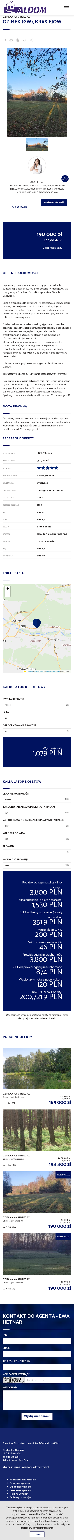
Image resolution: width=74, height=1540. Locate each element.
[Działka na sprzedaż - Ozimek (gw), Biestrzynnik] (37, 1078)
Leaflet (29, 671)
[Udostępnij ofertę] (31, 40)
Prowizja (9, 846)
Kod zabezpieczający (16, 1374)
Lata (6, 712)
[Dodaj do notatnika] (24, 40)
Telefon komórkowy (16, 1361)
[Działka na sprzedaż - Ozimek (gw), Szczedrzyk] (37, 1140)
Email (6, 1348)
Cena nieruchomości (16, 794)
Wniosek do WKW (14, 833)
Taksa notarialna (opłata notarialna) (29, 807)
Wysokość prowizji (15, 860)
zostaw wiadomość (54, 202)
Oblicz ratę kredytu (52, 248)
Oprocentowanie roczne (19, 725)
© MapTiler (39, 671)
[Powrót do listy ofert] (5, 40)
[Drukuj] (11, 40)
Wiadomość (10, 1388)
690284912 (20, 207)
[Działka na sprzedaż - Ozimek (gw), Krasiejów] (37, 1202)
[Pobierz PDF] (18, 40)
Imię (5, 1335)
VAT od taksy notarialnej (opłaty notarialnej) (34, 820)
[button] (37, 623)
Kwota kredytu (13, 699)
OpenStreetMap (53, 671)
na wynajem (23, 1480)
